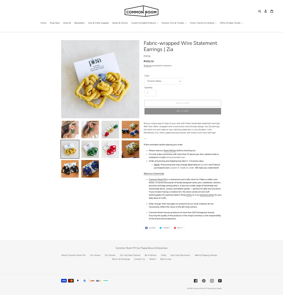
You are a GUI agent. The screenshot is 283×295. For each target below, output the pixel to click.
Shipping (147, 65)
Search (152, 259)
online (189, 195)
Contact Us (139, 259)
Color (146, 75)
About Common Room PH (73, 255)
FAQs (163, 255)
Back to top (165, 259)
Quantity (148, 87)
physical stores (207, 195)
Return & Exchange (121, 259)
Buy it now (183, 111)
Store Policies (169, 150)
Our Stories (110, 255)
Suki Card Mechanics (180, 255)
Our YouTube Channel (130, 255)
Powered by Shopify (215, 288)
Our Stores (95, 255)
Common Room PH (158, 179)
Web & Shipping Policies (206, 255)
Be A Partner (151, 255)
